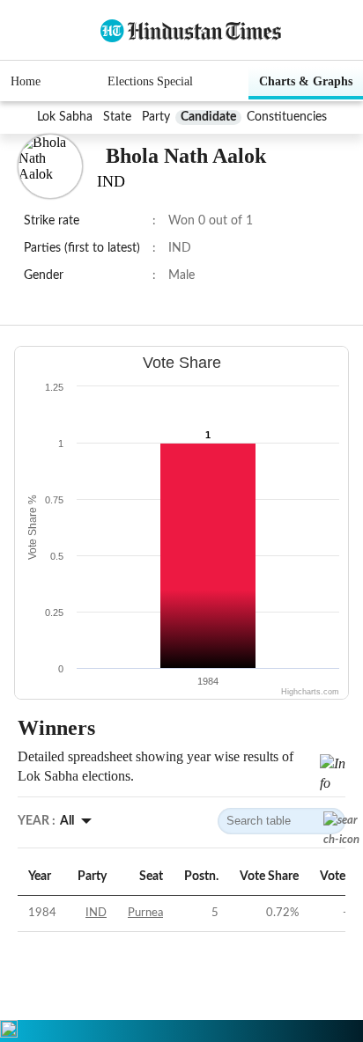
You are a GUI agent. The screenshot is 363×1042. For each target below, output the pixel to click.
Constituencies (287, 117)
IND (96, 913)
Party (156, 117)
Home (26, 81)
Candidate (208, 117)
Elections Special (150, 81)
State (117, 117)
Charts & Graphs (305, 81)
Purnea (145, 913)
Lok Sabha (65, 117)
